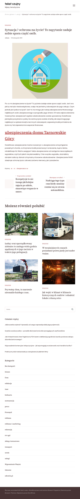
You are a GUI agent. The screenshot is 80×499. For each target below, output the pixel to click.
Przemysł (8, 412)
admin (7, 38)
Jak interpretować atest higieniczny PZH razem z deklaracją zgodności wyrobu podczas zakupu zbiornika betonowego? (39, 338)
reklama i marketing (12, 424)
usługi (8, 25)
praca (7, 406)
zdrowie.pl (9, 476)
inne (6, 389)
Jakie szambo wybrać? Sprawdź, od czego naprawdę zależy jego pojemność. (32, 325)
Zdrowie (8, 470)
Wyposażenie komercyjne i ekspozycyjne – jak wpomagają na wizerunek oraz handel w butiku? (38, 345)
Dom (6, 378)
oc (14, 168)
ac (11, 168)
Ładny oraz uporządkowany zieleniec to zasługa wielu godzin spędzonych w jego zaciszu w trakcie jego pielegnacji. (21, 248)
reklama (8, 418)
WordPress (31, 493)
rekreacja (8, 430)
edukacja (8, 383)
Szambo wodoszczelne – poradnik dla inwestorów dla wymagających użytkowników (35, 331)
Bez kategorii (10, 366)
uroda (7, 453)
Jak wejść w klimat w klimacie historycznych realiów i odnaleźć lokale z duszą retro (58, 295)
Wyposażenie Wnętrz (13, 464)
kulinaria (8, 395)
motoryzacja (9, 401)
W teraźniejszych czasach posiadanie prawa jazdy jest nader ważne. (58, 250)
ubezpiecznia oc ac (22, 168)
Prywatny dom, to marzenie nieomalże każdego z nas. (18, 291)
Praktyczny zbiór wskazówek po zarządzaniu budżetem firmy (26, 352)
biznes (7, 372)
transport (8, 447)
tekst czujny (12, 3)
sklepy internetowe (12, 441)
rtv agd (7, 435)
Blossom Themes (10, 493)
